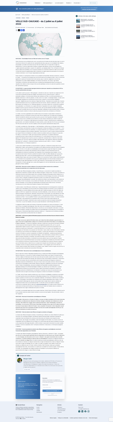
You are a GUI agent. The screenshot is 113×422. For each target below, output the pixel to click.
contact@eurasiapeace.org (83, 408)
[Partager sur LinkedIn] (21, 30)
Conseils (38, 410)
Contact (38, 408)
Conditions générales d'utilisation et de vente (78, 417)
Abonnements (39, 412)
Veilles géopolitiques (47, 2)
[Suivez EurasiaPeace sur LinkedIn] (82, 411)
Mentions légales (53, 417)
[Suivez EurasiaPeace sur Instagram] (88, 411)
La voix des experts (59, 2)
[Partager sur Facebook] (24, 30)
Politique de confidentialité (63, 417)
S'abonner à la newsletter (51, 390)
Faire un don (80, 407)
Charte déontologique (93, 417)
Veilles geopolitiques (26, 14)
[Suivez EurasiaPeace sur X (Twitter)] (79, 411)
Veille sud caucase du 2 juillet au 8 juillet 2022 (40, 14)
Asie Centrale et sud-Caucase (51, 27)
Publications (37, 2)
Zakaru (24, 418)
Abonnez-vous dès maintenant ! (89, 9)
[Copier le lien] (17, 30)
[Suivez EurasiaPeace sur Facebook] (85, 411)
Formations (68, 2)
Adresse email (45, 384)
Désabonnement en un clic (52, 395)
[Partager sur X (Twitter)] (19, 30)
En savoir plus (77, 2)
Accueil (18, 14)
